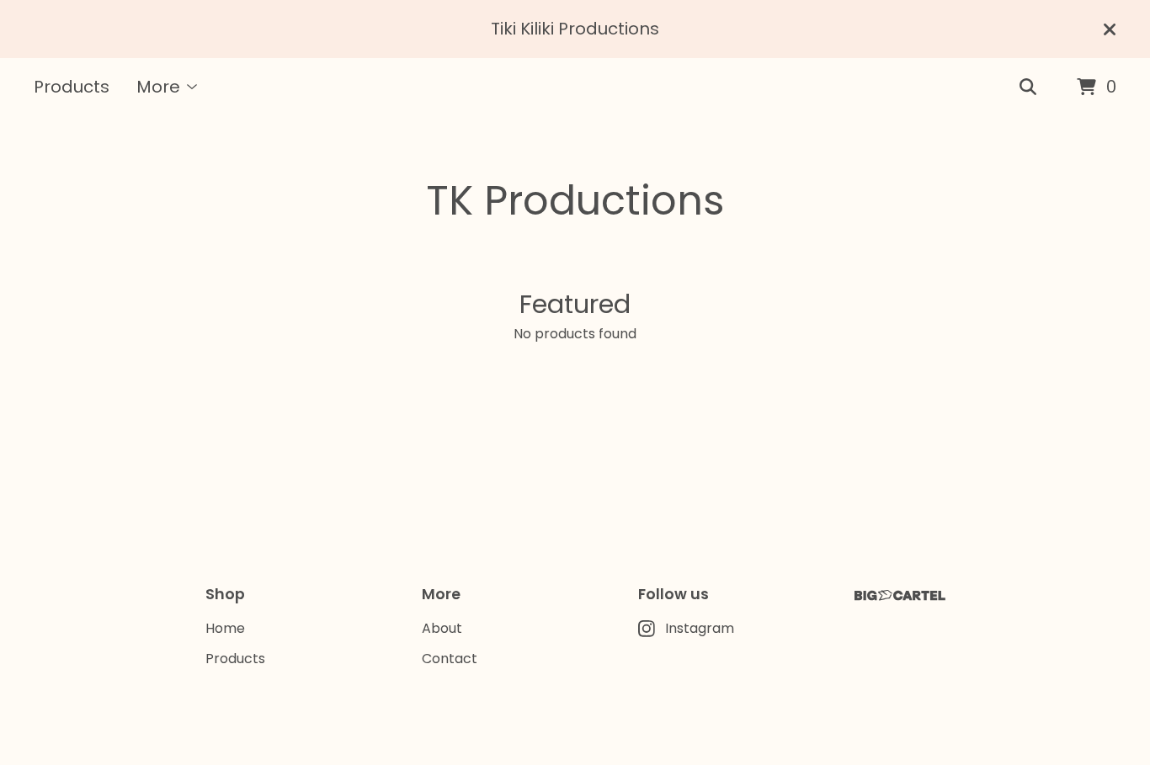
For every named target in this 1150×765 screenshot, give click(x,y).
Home (225, 628)
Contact (449, 658)
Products (71, 86)
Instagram (699, 628)
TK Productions (575, 201)
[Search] (1028, 88)
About (442, 628)
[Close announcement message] (1109, 29)
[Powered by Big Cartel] (900, 595)
